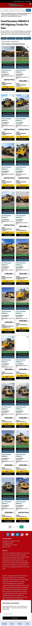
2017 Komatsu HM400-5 (6, 502)
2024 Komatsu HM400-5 (6, 71)
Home (2, 13)
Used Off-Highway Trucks (24, 13)
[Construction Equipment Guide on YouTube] (27, 535)
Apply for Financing (8, 62)
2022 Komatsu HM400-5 (21, 71)
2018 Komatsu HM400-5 (21, 216)
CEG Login (27, 1)
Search (28, 10)
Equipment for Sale (10, 13)
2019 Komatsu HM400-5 (6, 216)
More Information (8, 64)
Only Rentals (27, 38)
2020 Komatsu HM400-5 (21, 168)
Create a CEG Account (19, 1)
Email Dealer (8, 89)
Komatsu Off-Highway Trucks (10, 15)
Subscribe (14, 618)
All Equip (4, 38)
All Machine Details (8, 67)
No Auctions (19, 38)
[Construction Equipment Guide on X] (13, 535)
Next (21, 527)
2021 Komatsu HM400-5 (21, 312)
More (29, 35)
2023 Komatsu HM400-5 (21, 502)
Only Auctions (11, 38)
